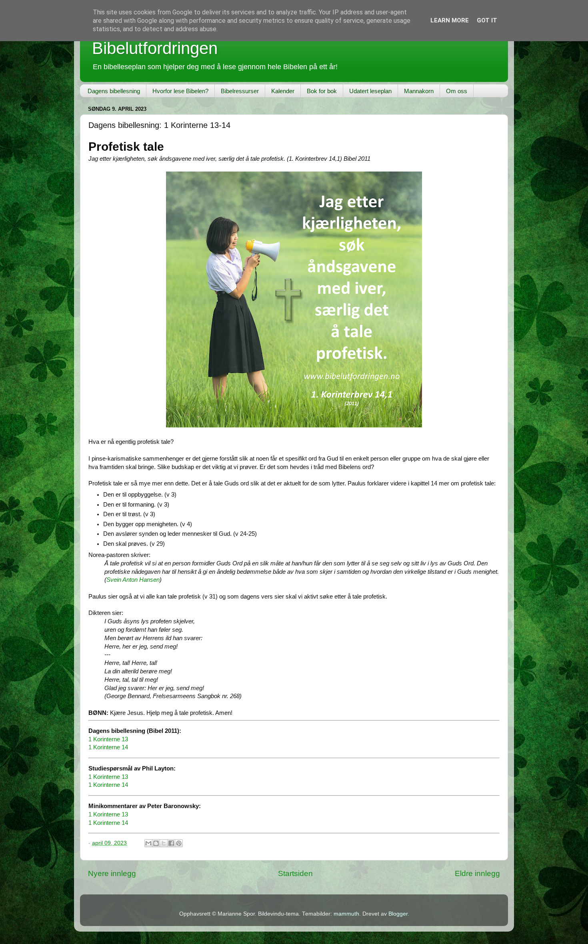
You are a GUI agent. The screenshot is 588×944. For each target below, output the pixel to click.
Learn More (449, 20)
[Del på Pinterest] (179, 843)
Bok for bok (322, 91)
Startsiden (295, 873)
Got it (487, 20)
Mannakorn (419, 91)
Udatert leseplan (370, 91)
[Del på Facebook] (171, 843)
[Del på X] (164, 843)
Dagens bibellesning (114, 91)
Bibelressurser (240, 91)
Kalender (282, 91)
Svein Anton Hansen (133, 580)
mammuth (346, 914)
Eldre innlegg (477, 873)
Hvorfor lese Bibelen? (180, 91)
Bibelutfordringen (155, 48)
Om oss (456, 91)
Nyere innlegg (112, 873)
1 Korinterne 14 (108, 747)
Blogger (398, 914)
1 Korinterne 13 (108, 739)
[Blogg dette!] (156, 843)
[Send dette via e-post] (148, 843)
